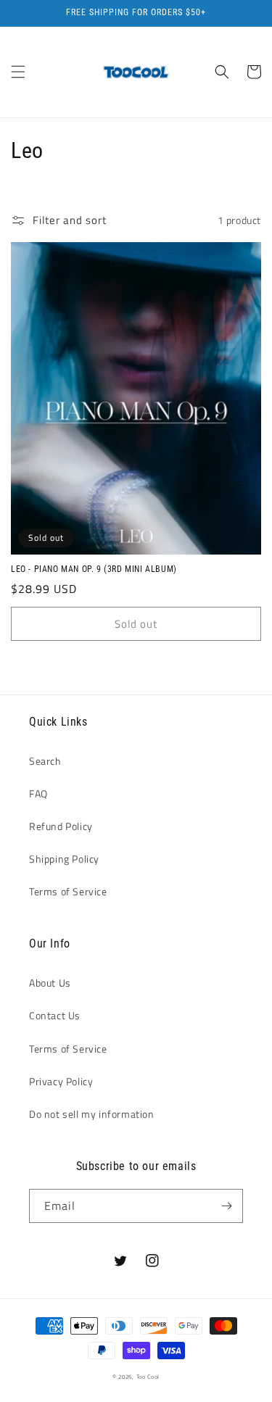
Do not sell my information (91, 1113)
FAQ (38, 793)
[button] (18, 72)
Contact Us (55, 1015)
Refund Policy (61, 826)
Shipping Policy (64, 858)
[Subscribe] (226, 1206)
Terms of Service (68, 891)
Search (45, 760)
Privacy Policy (61, 1081)
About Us (50, 982)
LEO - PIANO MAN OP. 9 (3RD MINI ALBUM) (94, 569)
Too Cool (148, 1376)
